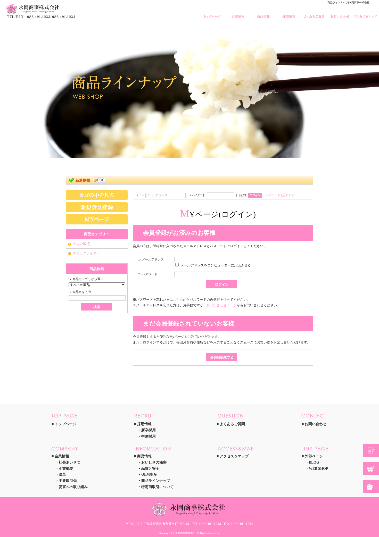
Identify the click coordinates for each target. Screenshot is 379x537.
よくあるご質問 (315, 14)
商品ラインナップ (155, 481)
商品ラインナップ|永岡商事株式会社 (348, 2)
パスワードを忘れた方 (280, 195)
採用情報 (289, 14)
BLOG (314, 462)
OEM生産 (149, 474)
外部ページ (314, 456)
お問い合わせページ (222, 305)
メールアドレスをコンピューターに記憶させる (215, 265)
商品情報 (264, 14)
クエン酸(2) (81, 244)
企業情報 (238, 14)
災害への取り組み (73, 487)
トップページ (213, 14)
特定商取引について (157, 487)
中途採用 (148, 436)
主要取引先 (68, 481)
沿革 (62, 474)
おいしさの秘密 (154, 462)
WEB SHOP (318, 469)
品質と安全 (150, 469)
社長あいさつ (69, 462)
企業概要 (66, 469)
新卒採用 (148, 430)
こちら (178, 299)
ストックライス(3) (86, 253)
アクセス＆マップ (366, 14)
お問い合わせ (340, 14)
